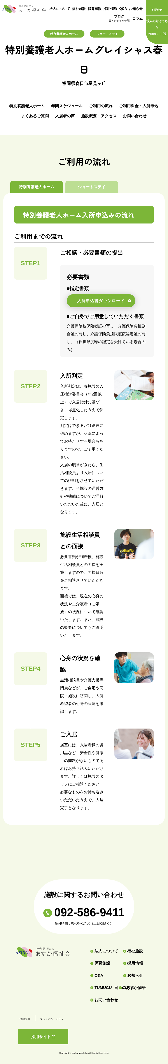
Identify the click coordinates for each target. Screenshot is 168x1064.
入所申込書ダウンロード (101, 301)
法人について (59, 8)
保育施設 (95, 8)
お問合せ (157, 9)
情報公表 (25, 1019)
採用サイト (157, 27)
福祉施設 (79, 8)
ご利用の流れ (101, 106)
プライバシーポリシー (53, 1019)
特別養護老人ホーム (27, 106)
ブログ (119, 18)
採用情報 (110, 8)
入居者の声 (65, 116)
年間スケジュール (67, 106)
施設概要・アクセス (99, 116)
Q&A (123, 8)
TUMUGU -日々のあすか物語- (104, 987)
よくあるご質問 (35, 116)
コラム (137, 18)
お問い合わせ (135, 116)
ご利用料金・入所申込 (138, 106)
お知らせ (136, 8)
